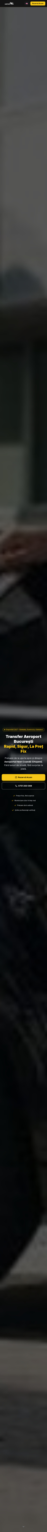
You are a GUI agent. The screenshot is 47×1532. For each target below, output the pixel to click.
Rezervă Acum (38, 3)
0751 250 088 (25, 786)
